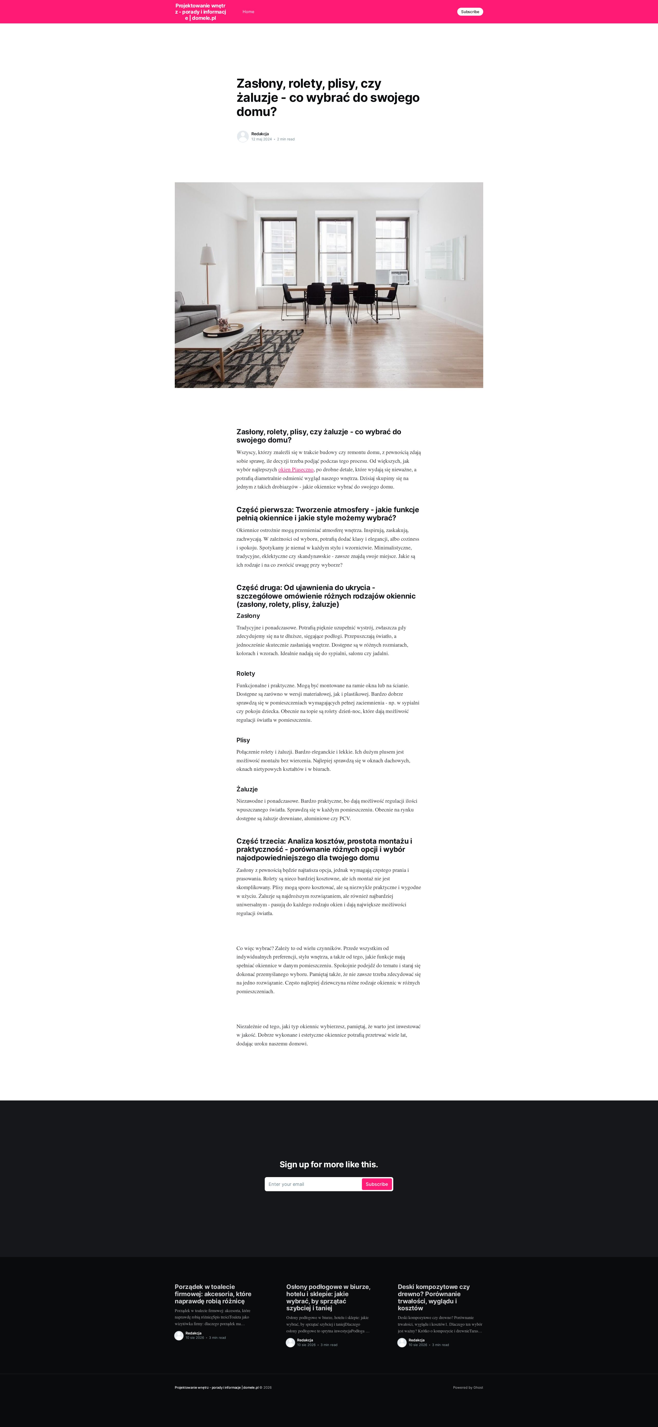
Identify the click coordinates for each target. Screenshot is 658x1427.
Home (248, 11)
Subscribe (470, 11)
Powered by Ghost (468, 1387)
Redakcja (260, 133)
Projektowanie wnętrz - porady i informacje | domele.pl (200, 12)
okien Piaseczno (296, 469)
